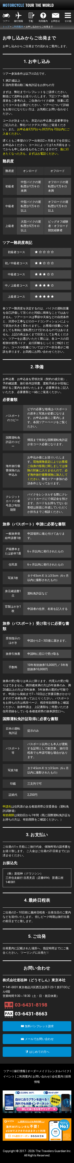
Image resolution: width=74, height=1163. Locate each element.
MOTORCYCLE (28, 5)
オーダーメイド (37, 1071)
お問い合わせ (41, 1076)
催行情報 (18, 21)
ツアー (7, 1071)
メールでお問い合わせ (39, 1039)
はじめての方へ (39, 1051)
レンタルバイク (59, 1071)
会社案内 (57, 1076)
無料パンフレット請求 (39, 1026)
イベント (9, 1076)
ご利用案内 (17, 26)
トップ (6, 26)
